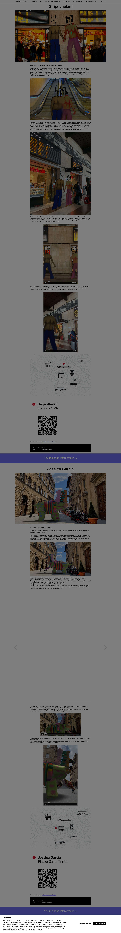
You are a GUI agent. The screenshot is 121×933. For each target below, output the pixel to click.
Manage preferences (85, 923)
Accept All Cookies (99, 923)
